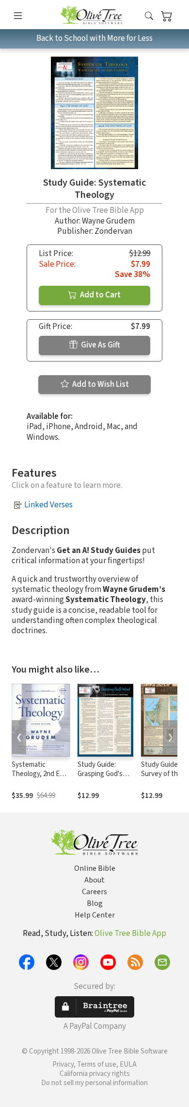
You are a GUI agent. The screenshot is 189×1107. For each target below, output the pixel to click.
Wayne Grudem (108, 221)
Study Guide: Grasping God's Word (100, 774)
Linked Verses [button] (48, 505)
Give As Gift (99, 345)
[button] (149, 16)
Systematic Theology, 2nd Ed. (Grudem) (38, 774)
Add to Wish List (100, 384)
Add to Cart (100, 295)
